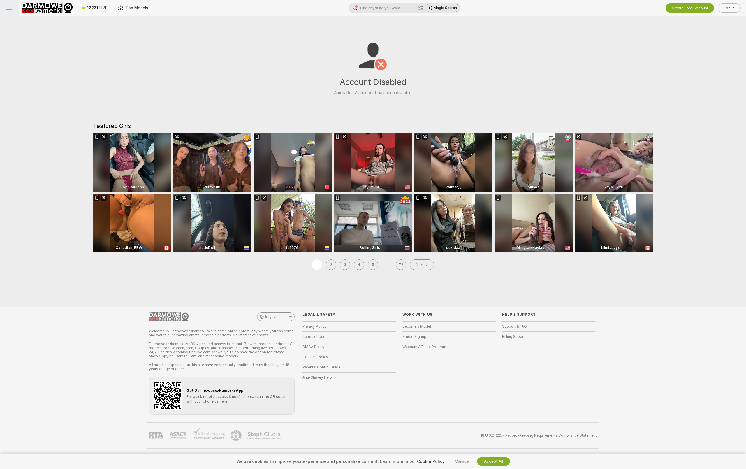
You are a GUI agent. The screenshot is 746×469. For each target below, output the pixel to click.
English (271, 317)
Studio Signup (414, 337)
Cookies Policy (315, 357)
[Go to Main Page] (48, 8)
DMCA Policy (313, 347)
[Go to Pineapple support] (237, 435)
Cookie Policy (430, 461)
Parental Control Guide (321, 367)
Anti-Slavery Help (317, 377)
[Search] (420, 8)
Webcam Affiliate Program (424, 347)
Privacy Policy (314, 326)
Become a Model (416, 326)
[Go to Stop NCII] (264, 435)
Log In (729, 8)
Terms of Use (313, 337)
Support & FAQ (514, 326)
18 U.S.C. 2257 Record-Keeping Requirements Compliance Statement (539, 435)
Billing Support (514, 337)
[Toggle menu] (9, 8)
